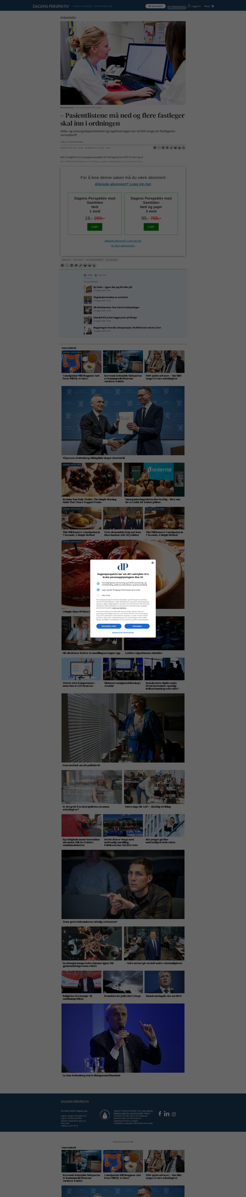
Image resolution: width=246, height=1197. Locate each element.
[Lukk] (152, 562)
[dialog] (123, 599)
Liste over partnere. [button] (119, 608)
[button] (123, 595)
